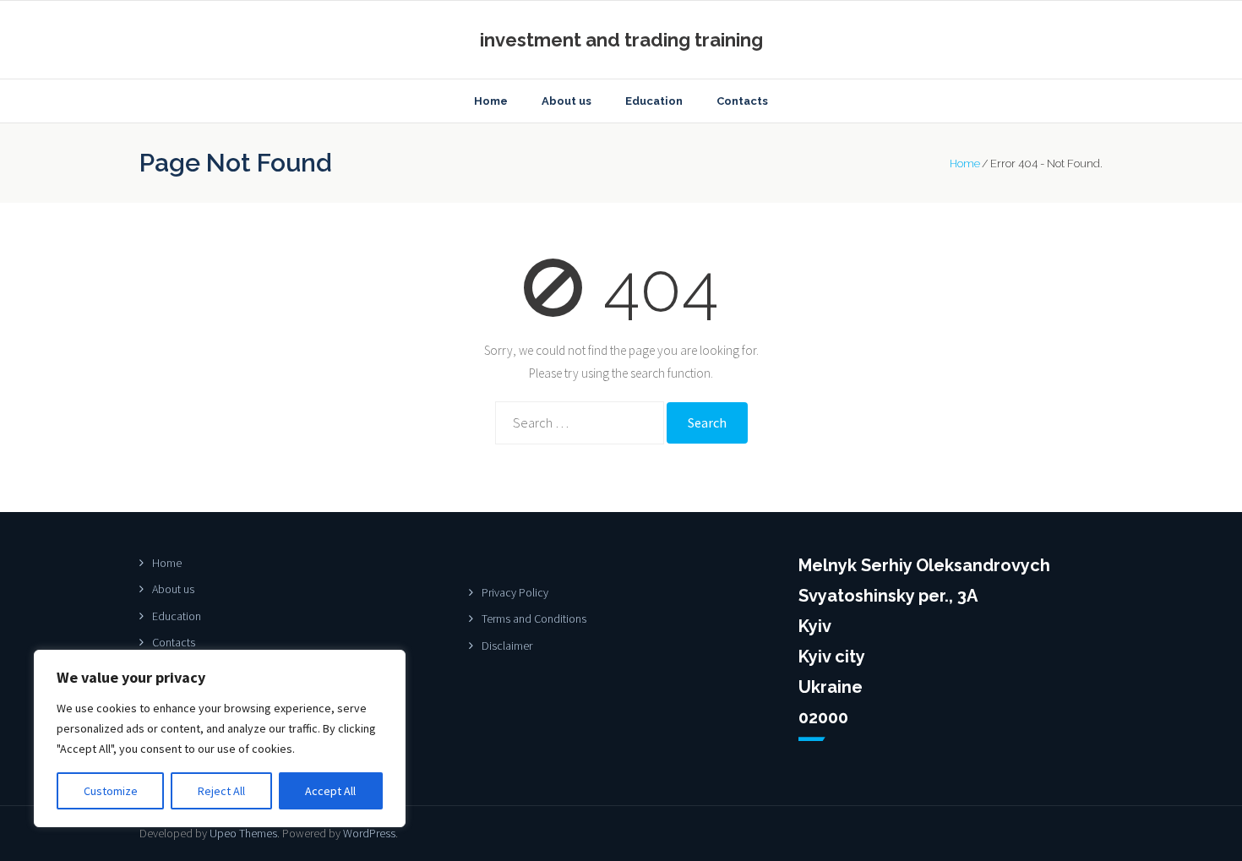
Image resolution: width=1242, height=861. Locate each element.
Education (176, 616)
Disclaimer (507, 645)
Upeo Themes (243, 833)
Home (965, 163)
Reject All (221, 790)
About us (173, 589)
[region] (220, 738)
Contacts (173, 642)
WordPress (369, 833)
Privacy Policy (515, 592)
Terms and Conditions (534, 618)
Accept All (330, 790)
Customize (111, 790)
